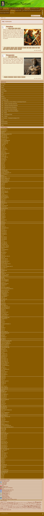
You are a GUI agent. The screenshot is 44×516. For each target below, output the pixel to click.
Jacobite (2, 150)
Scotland (2, 217)
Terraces (2, 375)
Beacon (2, 321)
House (2, 328)
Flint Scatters (3, 243)
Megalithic (3, 391)
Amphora (2, 226)
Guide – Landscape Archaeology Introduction (21, 105)
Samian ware (3, 265)
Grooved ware (3, 259)
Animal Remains (4, 227)
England (19, 504)
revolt (4, 49)
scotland (6, 508)
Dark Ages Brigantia (4, 140)
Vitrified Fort (21, 98)
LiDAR (2, 286)
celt (25, 503)
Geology (2, 273)
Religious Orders (4, 424)
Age (5, 47)
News (2, 411)
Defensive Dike (4, 191)
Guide (2, 278)
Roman (7, 49)
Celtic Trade (3, 455)
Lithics (2, 297)
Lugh (2, 451)
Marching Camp (4, 196)
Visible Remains (4, 292)
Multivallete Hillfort (4, 308)
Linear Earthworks (4, 369)
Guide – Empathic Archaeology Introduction (21, 103)
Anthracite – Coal (4, 274)
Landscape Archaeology (5, 340)
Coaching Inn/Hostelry (5, 323)
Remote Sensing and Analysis (6, 288)
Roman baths (3, 436)
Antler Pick (3, 231)
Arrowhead (3, 233)
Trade (2, 460)
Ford (2, 475)
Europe (2, 209)
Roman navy (3, 441)
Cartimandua (20, 47)
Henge (2, 300)
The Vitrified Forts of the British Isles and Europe (32, 10)
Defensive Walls (4, 192)
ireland (33, 47)
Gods (2, 277)
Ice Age (2, 146)
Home (2, 17)
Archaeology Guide (16, 8)
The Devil (3, 403)
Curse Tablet (3, 241)
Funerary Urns (3, 258)
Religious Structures (4, 416)
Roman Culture (3, 433)
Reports (22, 8)
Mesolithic (3, 154)
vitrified (25, 508)
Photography (3, 298)
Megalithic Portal (5, 486)
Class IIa (2, 303)
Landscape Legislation (5, 343)
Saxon (21, 94)
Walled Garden (3, 331)
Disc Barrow (3, 353)
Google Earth (4, 482)
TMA (3, 485)
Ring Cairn (3, 357)
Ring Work (3, 198)
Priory (2, 422)
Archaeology (3, 170)
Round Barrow (3, 358)
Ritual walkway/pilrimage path (6, 426)
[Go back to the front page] (22, 3)
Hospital (2, 327)
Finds (2, 224)
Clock (2, 240)
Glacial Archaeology (4, 342)
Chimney (2, 334)
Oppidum (2, 309)
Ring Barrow (3, 356)
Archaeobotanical (4, 171)
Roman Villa (3, 447)
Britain (2, 210)
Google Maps (4, 483)
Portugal (2, 216)
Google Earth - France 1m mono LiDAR (9, 499)
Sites (10, 8)
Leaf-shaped (3, 234)
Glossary (2, 282)
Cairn (2, 352)
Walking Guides (4, 413)
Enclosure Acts (3, 208)
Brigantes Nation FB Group (7, 498)
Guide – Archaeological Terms (6, 114)
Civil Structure (3, 182)
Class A (2, 200)
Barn (2, 319)
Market (2, 390)
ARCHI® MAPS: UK (6, 493)
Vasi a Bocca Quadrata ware (6, 266)
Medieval (21, 96)
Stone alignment (4, 394)
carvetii (24, 47)
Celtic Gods (3, 450)
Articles (9, 28)
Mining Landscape (4, 344)
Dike (2, 204)
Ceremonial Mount (4, 365)
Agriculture (3, 128)
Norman (2, 158)
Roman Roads (3, 446)
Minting (2, 462)
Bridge (2, 473)
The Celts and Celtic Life (5, 10)
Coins (2, 463)
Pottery (2, 257)
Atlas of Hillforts (5, 495)
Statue (2, 268)
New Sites (12, 12)
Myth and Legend (4, 399)
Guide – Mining (21, 112)
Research (2, 432)
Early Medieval (4, 143)
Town (2, 185)
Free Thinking (3, 173)
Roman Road (3, 445)
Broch (2, 322)
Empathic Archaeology (5, 172)
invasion (15, 77)
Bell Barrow (3, 349)
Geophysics (3, 284)
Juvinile (2, 250)
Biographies (3, 408)
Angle (2, 132)
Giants (2, 401)
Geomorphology (4, 275)
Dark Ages (21, 89)
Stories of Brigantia (4, 412)
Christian (33, 503)
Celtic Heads (27, 8)
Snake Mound (3, 374)
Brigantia (12, 47)
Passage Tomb (3, 371)
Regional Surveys (4, 290)
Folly (2, 325)
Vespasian (19, 49)
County (2, 183)
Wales (2, 221)
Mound (2, 370)
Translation (3, 466)
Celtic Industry (3, 452)
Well (2, 477)
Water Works (3, 472)
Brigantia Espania (4, 121)
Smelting (2, 338)
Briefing (2, 430)
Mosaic (2, 254)
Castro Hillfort (3, 305)
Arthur (2, 379)
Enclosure (3, 206)
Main (1, 8)
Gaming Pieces (3, 244)
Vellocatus (11, 49)
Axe (2, 235)
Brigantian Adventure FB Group (8, 489)
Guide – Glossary (4, 116)
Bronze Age (21, 83)
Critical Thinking (4, 279)
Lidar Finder (4, 484)
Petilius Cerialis (4, 387)
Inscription (3, 467)
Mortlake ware (3, 262)
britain (16, 47)
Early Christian (21, 91)
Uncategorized (3, 471)
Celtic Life (3, 454)
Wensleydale (34, 508)
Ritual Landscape (4, 345)
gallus (30, 47)
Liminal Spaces (3, 388)
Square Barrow (4, 360)
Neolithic (2, 155)
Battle (2, 175)
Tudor (2, 166)
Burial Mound (3, 364)
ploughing (3, 131)
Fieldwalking (3, 296)
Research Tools (4, 291)
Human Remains (4, 247)
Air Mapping (3, 293)
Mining (2, 335)
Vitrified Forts (29, 508)
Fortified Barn (3, 195)
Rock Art (2, 392)
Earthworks (3, 203)
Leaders (16, 28)
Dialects (2, 201)
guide (38, 504)
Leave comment (38, 50)
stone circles (3, 396)
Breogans (2, 382)
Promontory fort (4, 312)
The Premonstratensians (5, 425)
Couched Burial (4, 249)
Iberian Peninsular (4, 123)
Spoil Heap (3, 336)
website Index (5, 8)
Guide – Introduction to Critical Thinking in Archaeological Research (21, 101)
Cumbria (8, 504)
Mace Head (3, 252)
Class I (2, 301)
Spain (2, 218)
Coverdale (3, 504)
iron (36, 47)
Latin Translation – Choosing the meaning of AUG (10, 118)
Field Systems (3, 129)
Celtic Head (3, 238)
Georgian (2, 144)
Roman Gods (3, 438)
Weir (2, 476)
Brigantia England (4, 178)
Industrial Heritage (4, 333)
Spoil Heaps (3, 464)
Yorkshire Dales (6, 509)
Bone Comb (3, 236)
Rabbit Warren (3, 415)
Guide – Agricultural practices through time (21, 107)
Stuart (2, 163)
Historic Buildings (4, 317)
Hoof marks (3, 230)
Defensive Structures (4, 188)
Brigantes (8, 47)
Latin (2, 468)
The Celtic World (4, 449)
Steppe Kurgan (3, 361)
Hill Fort (2, 304)
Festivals (2, 222)
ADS (3, 488)
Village (2, 187)
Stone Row (3, 397)
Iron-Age (2, 339)
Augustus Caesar (4, 380)
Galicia (21, 125)
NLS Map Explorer (5, 481)
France (2, 212)
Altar (2, 225)
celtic (27, 47)
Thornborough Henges (16, 508)
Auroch (2, 229)
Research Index (18, 10)
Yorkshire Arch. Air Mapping (7, 487)
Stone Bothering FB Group (7, 490)
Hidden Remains (4, 283)
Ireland (2, 214)
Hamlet (2, 184)
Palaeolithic (3, 159)
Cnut (2, 384)
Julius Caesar (3, 386)
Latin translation (4, 469)
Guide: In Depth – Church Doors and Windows (9, 110)
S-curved (2, 253)
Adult (2, 248)
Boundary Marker (4, 362)
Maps (2, 271)
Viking (21, 92)
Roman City (3, 437)
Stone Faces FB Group (6, 491)
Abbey (2, 417)
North (39, 47)
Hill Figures (13, 10)
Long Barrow (3, 355)
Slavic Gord (3, 313)
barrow (25, 502)
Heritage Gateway (5, 492)
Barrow (2, 348)
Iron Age (12, 28)
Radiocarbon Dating (4, 287)
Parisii (2, 459)
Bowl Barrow (3, 351)
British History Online (6, 497)
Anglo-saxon (3, 135)
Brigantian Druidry (4, 179)
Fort (1, 193)
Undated (2, 167)
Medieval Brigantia (4, 153)
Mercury (2, 439)
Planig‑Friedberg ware (5, 263)
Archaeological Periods (34, 8)
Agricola (2, 378)
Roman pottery (3, 442)
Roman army (3, 434)
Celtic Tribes (3, 456)
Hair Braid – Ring (4, 245)
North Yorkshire (28, 507)
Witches (2, 404)
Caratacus (3, 383)
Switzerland (3, 219)
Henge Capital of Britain (4, 12)
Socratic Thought (4, 280)
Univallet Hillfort (4, 314)
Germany (2, 213)
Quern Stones (3, 267)
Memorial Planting (4, 421)
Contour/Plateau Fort (5, 306)
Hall (2, 326)
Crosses (2, 420)
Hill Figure (3, 367)
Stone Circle (3, 395)
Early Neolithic (4, 157)
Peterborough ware (4, 261)
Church (2, 419)
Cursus (2, 366)
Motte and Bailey (4, 197)
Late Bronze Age (4, 137)
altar (5, 502)
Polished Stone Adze (4, 256)
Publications (3, 407)
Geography (3, 270)
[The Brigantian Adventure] (42, 513)
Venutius (9, 27)
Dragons (2, 400)
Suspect (2, 164)
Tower (2, 330)
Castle (2, 189)
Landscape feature (4, 347)
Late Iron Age (3, 149)
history (14, 506)
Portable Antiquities (5, 496)
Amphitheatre (3, 318)
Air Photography (4, 295)
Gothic (2, 145)
